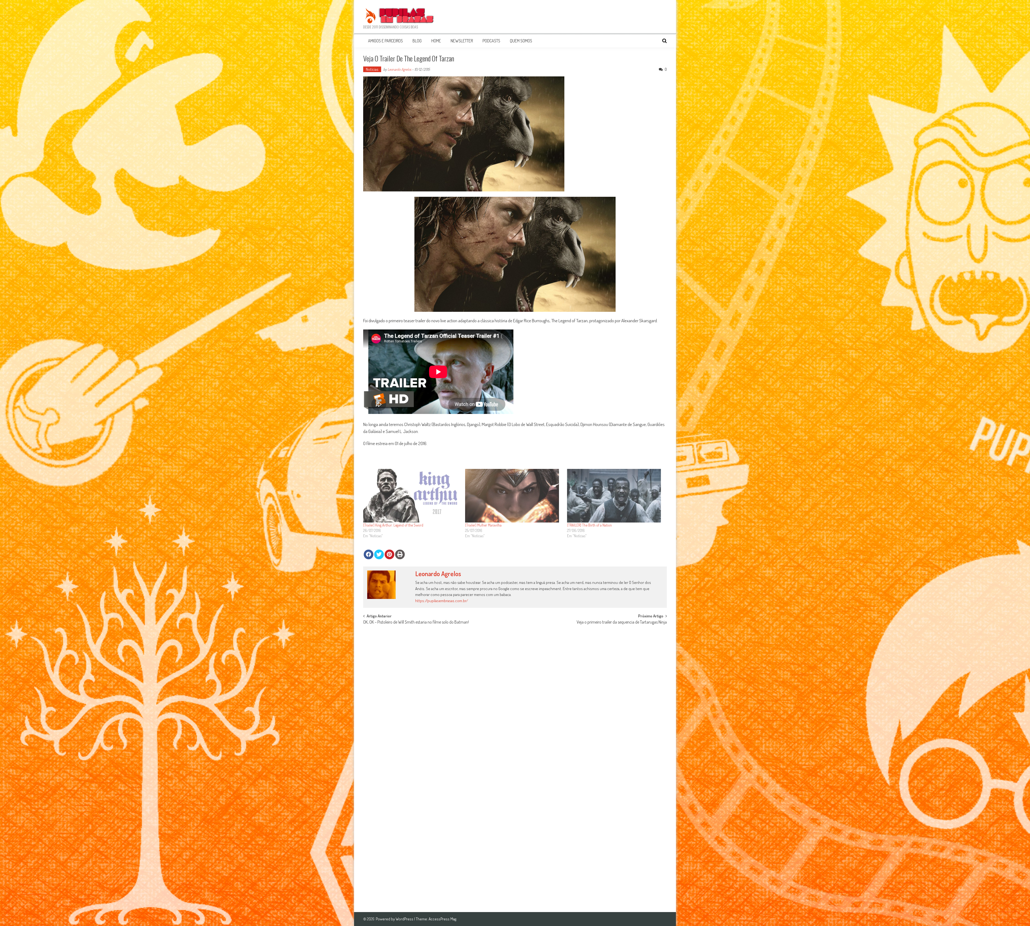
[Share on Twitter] (379, 554)
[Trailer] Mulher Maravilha (483, 525)
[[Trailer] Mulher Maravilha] (513, 496)
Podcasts (491, 40)
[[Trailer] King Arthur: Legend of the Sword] (411, 496)
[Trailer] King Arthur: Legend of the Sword (393, 525)
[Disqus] (515, 696)
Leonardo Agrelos (399, 69)
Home (436, 40)
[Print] (400, 554)
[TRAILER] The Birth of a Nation (589, 525)
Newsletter (462, 40)
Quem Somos (521, 40)
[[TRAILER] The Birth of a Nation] (615, 496)
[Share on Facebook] (368, 554)
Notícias (372, 69)
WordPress (405, 918)
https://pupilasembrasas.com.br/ (441, 600)
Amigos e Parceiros (385, 40)
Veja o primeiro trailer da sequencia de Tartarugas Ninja (622, 622)
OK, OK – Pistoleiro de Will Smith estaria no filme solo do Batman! (416, 622)
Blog (417, 40)
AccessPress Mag (442, 918)
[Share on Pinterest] (389, 554)
